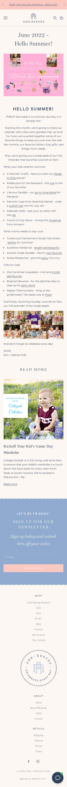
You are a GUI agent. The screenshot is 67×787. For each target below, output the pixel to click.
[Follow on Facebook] (28, 761)
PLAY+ (38, 618)
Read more (10, 484)
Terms (38, 751)
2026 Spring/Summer (38, 602)
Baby (38, 624)
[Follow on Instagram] (38, 761)
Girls (38, 607)
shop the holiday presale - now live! (33, 4)
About (38, 702)
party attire (28, 285)
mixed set (55, 220)
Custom (38, 629)
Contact (38, 718)
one (52, 183)
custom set (16, 205)
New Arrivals (38, 640)
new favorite (54, 253)
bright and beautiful (46, 247)
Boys (38, 613)
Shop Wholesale (38, 707)
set (14, 215)
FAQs (38, 713)
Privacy (38, 745)
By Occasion (38, 634)
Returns (38, 740)
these (48, 294)
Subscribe (33, 568)
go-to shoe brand (45, 192)
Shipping (38, 735)
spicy (45, 258)
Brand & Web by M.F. (33, 779)
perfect (12, 242)
